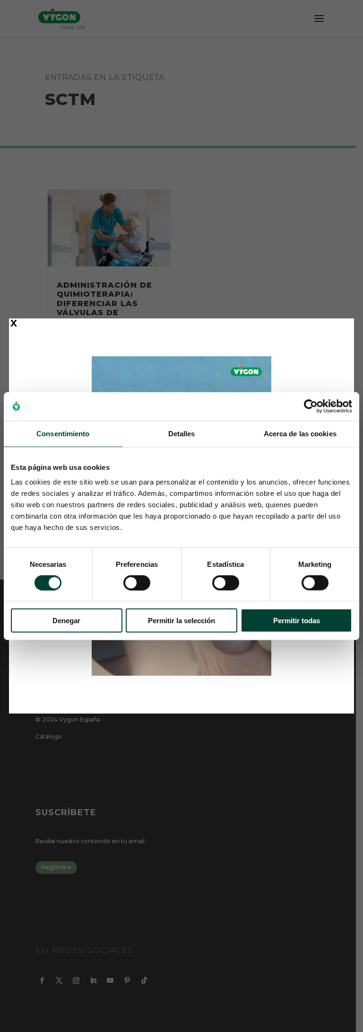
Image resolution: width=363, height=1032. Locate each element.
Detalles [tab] (181, 433)
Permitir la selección (181, 621)
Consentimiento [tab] (62, 433)
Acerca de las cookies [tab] (300, 433)
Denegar (66, 621)
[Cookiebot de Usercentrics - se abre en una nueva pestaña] (310, 406)
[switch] (136, 582)
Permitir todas (296, 621)
